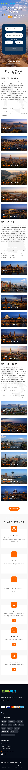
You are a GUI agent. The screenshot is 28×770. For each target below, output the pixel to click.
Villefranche (24, 113)
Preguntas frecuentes (6, 746)
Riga (13, 250)
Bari (13, 108)
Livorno (13, 112)
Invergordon (24, 397)
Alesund (23, 390)
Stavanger (5, 394)
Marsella (23, 110)
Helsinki (4, 257)
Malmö (23, 250)
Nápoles (4, 108)
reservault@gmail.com (8, 751)
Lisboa (6, 197)
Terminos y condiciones (7, 765)
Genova (4, 110)
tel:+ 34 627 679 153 (7, 748)
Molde (22, 395)
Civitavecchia (4, 115)
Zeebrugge (14, 394)
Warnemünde (5, 731)
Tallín (13, 252)
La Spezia (5, 112)
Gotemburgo (23, 394)
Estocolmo (5, 255)
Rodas (6, 214)
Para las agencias (5, 744)
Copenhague (4, 254)
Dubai (3, 728)
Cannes (14, 110)
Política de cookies (17, 767)
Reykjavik (5, 390)
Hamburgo (14, 392)
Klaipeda (23, 252)
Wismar (14, 257)
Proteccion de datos (6, 767)
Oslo (4, 392)
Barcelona (23, 108)
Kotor (22, 112)
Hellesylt (4, 395)
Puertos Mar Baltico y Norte (8, 735)
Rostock (4, 250)
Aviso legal (17, 765)
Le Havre (14, 113)
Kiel (22, 255)
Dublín (13, 390)
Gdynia (23, 254)
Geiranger (14, 395)
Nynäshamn (13, 255)
